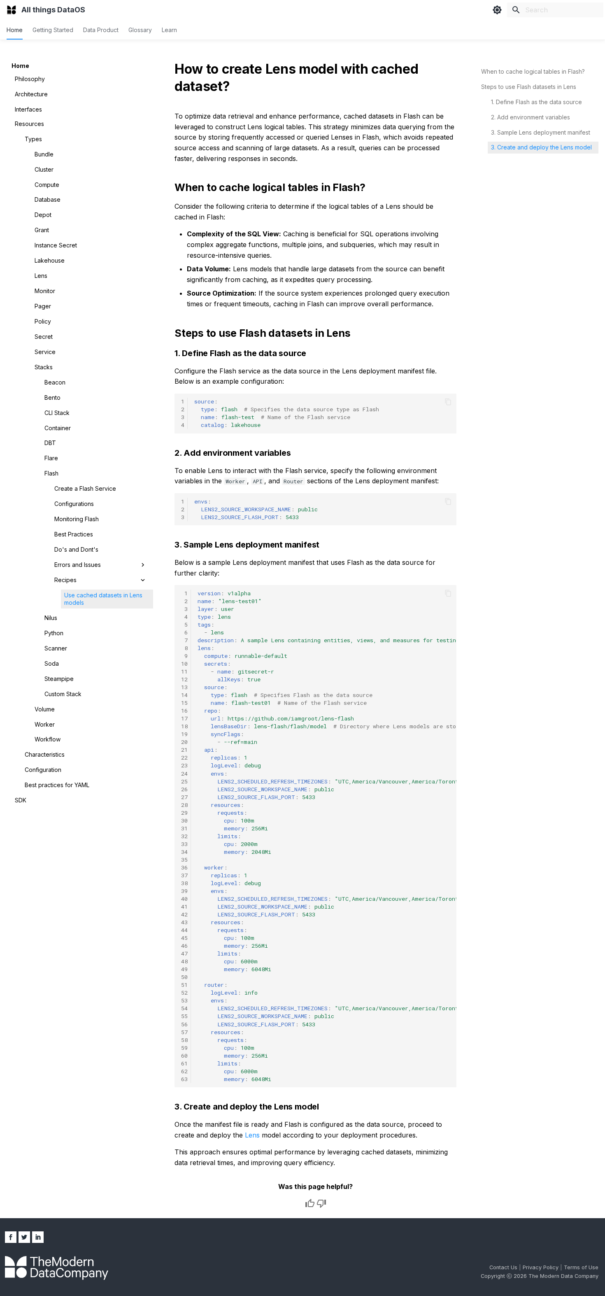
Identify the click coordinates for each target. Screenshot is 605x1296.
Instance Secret (56, 245)
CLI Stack (57, 412)
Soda (51, 663)
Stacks (44, 367)
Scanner (55, 648)
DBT (50, 442)
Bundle (44, 154)
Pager (43, 306)
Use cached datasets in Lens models (103, 599)
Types (33, 138)
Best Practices (73, 534)
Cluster (44, 169)
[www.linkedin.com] (38, 1237)
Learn (169, 29)
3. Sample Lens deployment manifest (540, 132)
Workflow (47, 739)
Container (57, 427)
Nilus (50, 617)
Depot (43, 214)
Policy (43, 321)
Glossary (140, 29)
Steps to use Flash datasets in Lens (528, 86)
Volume (45, 709)
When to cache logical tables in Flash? (533, 71)
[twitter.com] (24, 1237)
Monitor (45, 290)
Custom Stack (62, 693)
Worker (45, 724)
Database (47, 199)
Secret (44, 336)
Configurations (74, 503)
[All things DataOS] (11, 10)
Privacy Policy (541, 1267)
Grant (42, 229)
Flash (51, 473)
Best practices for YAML (57, 784)
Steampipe (59, 678)
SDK (20, 800)
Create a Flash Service (85, 488)
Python (53, 632)
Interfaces (28, 109)
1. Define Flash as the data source (536, 101)
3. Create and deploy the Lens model (541, 147)
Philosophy (30, 78)
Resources (29, 123)
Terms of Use (581, 1267)
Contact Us (504, 1267)
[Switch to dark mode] (497, 10)
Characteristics (45, 754)
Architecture (31, 94)
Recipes (65, 579)
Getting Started (53, 29)
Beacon (54, 382)
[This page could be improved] (321, 1203)
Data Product (101, 29)
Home (15, 29)
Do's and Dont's (76, 549)
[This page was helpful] (310, 1203)
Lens (41, 275)
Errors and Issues (77, 564)
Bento (52, 397)
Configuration (43, 769)
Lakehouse (50, 260)
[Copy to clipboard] (448, 402)
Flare (51, 458)
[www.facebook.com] (10, 1237)
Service (45, 351)
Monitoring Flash (76, 518)
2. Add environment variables (530, 117)
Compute (47, 184)
